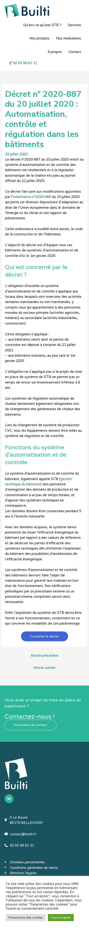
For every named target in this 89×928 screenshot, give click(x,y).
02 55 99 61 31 (24, 63)
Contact (74, 52)
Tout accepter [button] (61, 918)
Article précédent (44, 655)
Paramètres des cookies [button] (25, 918)
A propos (55, 52)
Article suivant (45, 667)
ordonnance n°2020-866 (32, 196)
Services (74, 25)
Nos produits (39, 38)
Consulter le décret (44, 636)
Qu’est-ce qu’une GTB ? (42, 25)
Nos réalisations (68, 38)
